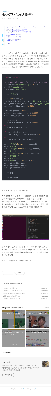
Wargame (5, 11)
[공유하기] (8, 273)
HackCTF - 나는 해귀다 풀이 (11, 291)
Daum (25, 389)
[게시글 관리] (11, 273)
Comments (6, 353)
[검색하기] (48, 2)
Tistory (37, 389)
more (47, 308)
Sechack (6, 362)
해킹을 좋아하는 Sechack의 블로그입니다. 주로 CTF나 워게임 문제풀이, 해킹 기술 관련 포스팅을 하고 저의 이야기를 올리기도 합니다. (20, 368)
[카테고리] (3, 2)
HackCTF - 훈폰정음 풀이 (10, 299)
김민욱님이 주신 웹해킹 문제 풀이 (13, 293)
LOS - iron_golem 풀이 (10, 296)
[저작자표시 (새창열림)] (26, 273)
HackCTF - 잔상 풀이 (9, 288)
